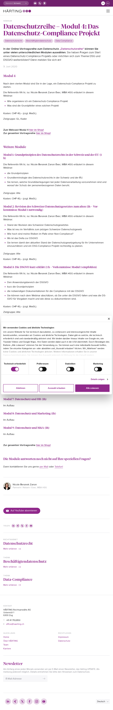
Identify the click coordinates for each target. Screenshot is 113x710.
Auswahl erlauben (56, 388)
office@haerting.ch (15, 624)
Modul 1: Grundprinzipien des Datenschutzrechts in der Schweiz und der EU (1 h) (52, 156)
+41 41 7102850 (13, 620)
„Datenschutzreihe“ (72, 49)
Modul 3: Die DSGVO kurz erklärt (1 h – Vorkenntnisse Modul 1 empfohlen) (50, 267)
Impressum (63, 637)
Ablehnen (20, 388)
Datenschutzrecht (18, 543)
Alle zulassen (92, 388)
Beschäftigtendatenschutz (24, 561)
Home (6, 637)
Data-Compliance (17, 579)
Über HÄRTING (10, 641)
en (108, 3)
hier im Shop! (36, 129)
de (103, 3)
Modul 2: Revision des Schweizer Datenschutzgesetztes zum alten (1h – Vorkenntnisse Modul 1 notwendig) (50, 207)
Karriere (7, 648)
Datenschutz (64, 641)
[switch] (43, 369)
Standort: (9, 3)
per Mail (44, 466)
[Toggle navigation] (108, 11)
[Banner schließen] (109, 319)
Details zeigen (97, 379)
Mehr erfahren (10, 548)
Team (5, 644)
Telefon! (59, 466)
